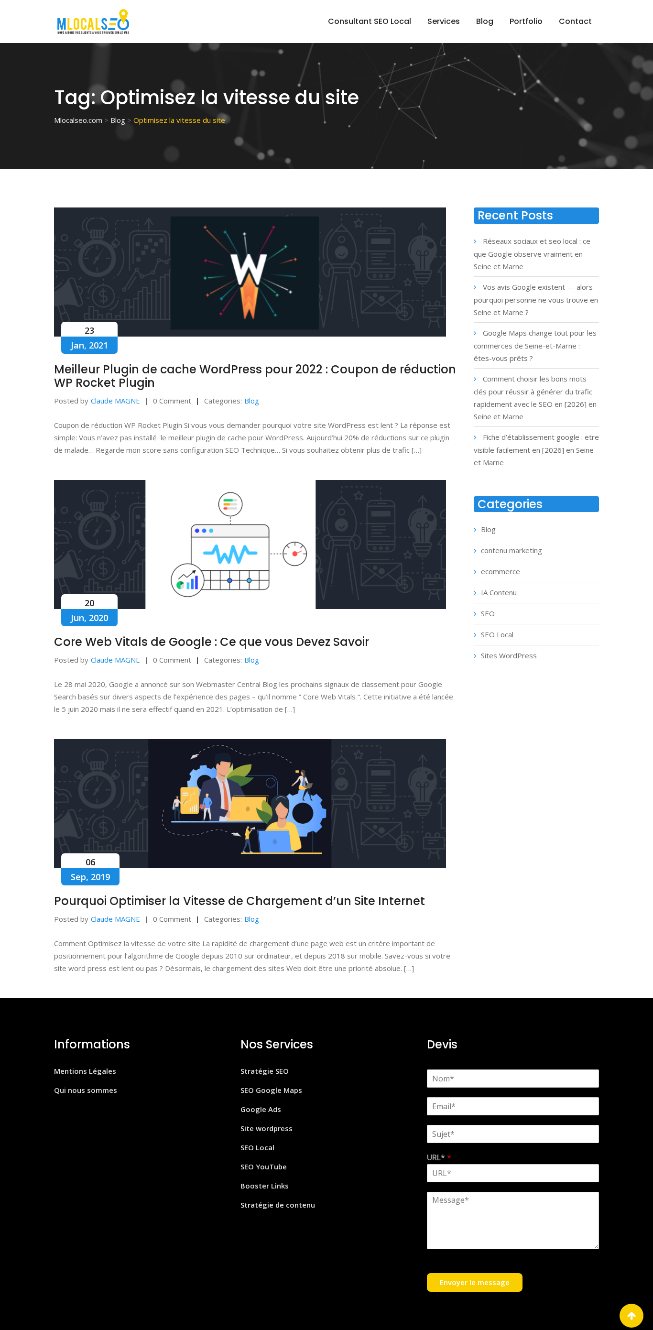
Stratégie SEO (264, 1071)
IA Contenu (499, 592)
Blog (484, 21)
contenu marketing (511, 550)
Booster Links (264, 1185)
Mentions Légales (85, 1071)
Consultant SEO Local (369, 21)
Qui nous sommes (85, 1090)
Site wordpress (266, 1128)
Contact (575, 21)
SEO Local (497, 634)
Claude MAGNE (115, 400)
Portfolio (526, 21)
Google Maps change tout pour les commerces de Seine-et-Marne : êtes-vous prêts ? (535, 345)
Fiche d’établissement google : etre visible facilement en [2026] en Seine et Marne (536, 449)
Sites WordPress (509, 655)
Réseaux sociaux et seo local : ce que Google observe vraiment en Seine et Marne (532, 253)
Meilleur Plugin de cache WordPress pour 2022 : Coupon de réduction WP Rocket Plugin (255, 376)
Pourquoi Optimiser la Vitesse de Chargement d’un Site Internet (239, 901)
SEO (488, 613)
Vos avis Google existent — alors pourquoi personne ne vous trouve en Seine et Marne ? (536, 299)
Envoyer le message (475, 1282)
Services (443, 21)
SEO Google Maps (271, 1090)
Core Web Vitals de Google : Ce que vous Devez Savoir (211, 642)
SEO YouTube (263, 1166)
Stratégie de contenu (277, 1205)
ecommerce (500, 571)
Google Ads (260, 1109)
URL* (439, 1158)
